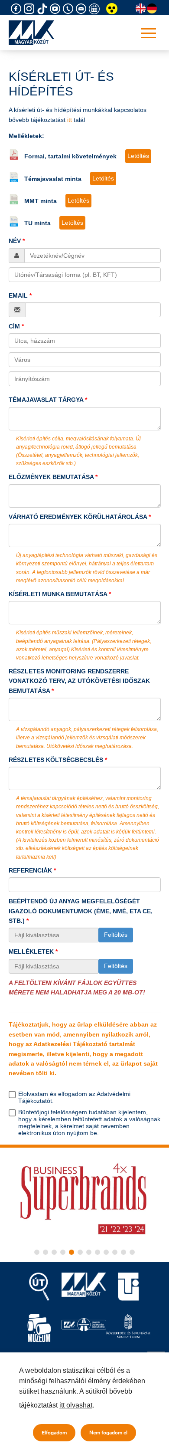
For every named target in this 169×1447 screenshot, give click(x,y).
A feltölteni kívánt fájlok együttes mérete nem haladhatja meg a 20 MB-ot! (77, 987)
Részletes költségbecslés (56, 759)
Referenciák (30, 870)
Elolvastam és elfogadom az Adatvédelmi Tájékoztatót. (74, 1097)
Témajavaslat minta (52, 178)
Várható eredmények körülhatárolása (78, 516)
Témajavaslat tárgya (46, 399)
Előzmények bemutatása (51, 476)
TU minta (37, 223)
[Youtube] (56, 8)
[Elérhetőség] (69, 8)
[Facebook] (17, 8)
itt (69, 119)
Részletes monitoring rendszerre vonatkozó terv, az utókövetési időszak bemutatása (79, 681)
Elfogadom (54, 1432)
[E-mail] (82, 8)
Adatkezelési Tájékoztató (70, 1043)
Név (15, 240)
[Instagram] (30, 8)
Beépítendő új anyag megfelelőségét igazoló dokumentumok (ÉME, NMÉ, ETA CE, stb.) (81, 911)
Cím (14, 326)
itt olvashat (75, 1405)
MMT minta (40, 200)
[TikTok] (43, 8)
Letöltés (138, 155)
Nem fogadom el (108, 1432)
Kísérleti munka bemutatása (58, 594)
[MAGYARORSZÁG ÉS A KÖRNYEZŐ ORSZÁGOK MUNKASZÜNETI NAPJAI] (95, 8)
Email (18, 295)
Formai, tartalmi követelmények (70, 156)
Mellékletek (31, 951)
